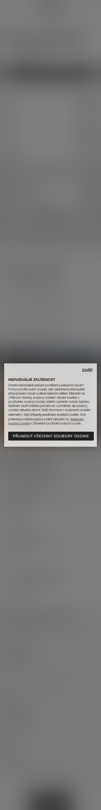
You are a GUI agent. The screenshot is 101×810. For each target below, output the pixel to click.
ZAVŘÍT (87, 370)
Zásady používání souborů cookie (55, 414)
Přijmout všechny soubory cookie (51, 436)
